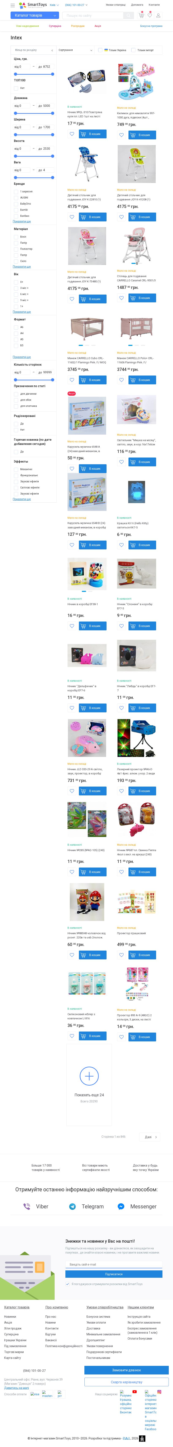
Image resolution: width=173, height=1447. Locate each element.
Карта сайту (12, 1358)
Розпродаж (78, 26)
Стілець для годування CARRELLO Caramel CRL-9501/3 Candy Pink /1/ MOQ (136, 280)
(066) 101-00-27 (74, 5)
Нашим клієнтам (141, 1307)
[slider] (15, 74)
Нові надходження (27, 26)
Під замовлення (15, 1346)
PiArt (126, 1438)
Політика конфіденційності (63, 1346)
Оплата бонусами (140, 1338)
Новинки (10, 1316)
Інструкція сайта (139, 1316)
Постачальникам (98, 1358)
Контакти (154, 4)
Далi (148, 1137)
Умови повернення (99, 1346)
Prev (119, 246)
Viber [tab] (42, 1207)
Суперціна (55, 26)
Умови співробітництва (104, 1307)
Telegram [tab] (93, 1207)
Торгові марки (14, 1352)
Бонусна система (98, 1316)
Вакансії (51, 1340)
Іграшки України (15, 1340)
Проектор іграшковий (131, 933)
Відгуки (50, 1334)
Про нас (50, 1316)
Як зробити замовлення (144, 1322)
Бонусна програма (151, 26)
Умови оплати (96, 1322)
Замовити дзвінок (126, 1370)
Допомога (137, 4)
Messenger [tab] (143, 1207)
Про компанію (56, 1307)
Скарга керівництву (126, 1382)
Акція (98, 26)
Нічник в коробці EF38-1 (83, 604)
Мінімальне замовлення (103, 1334)
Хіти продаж (13, 1328)
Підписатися (114, 1274)
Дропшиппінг (95, 1340)
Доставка (93, 1328)
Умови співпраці (116, 4)
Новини (50, 1322)
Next (154, 246)
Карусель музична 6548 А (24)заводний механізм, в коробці (84, 451)
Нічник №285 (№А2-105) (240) (86, 850)
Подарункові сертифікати (104, 1352)
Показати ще (22, 221)
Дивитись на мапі (16, 1388)
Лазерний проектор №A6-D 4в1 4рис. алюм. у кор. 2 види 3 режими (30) (136, 773)
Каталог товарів (17, 1307)
